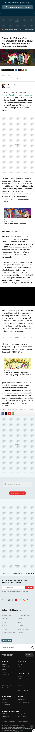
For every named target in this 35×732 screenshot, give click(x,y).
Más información (19, 730)
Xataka (4, 664)
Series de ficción (20, 410)
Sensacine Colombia (23, 719)
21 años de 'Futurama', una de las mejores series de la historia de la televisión (16, 222)
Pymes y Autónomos (23, 702)
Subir (28, 655)
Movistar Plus (22, 618)
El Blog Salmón (22, 699)
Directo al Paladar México (8, 721)
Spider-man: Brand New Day (8, 633)
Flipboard (22, 70)
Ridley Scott (7, 29)
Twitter (19, 70)
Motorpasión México (23, 721)
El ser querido (15, 29)
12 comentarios (8, 70)
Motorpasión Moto (23, 690)
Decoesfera (5, 702)
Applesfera (4, 669)
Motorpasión (21, 688)
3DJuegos (20, 664)
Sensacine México (22, 716)
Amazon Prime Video (24, 615)
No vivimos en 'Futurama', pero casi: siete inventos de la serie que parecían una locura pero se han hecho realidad (17, 374)
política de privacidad (22, 591)
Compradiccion (6, 704)
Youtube (16, 599)
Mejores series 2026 (18, 573)
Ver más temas (7, 640)
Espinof (20, 678)
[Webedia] (7, 656)
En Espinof (6, 219)
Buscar (32, 647)
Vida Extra (20, 667)
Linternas (20, 632)
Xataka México (5, 714)
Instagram (20, 599)
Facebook (16, 70)
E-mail (26, 70)
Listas (19, 622)
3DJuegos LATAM (22, 714)
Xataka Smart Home (7, 672)
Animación (11, 410)
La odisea (20, 625)
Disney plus (5, 618)
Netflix (4, 622)
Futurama (30, 410)
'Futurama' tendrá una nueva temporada (16, 95)
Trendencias (5, 699)
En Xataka (8, 370)
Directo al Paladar (6, 688)
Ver (18, 493)
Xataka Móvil (5, 667)
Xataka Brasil (5, 716)
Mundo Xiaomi (6, 674)
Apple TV (4, 625)
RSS (23, 599)
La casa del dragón (23, 629)
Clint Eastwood (26, 29)
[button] (11, 85)
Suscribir (29, 587)
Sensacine (20, 676)
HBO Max (4, 629)
